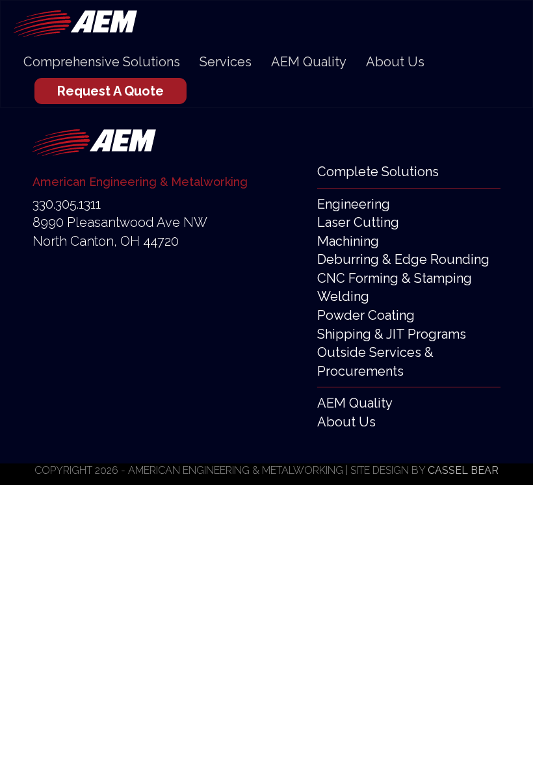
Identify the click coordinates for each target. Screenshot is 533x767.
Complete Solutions (378, 171)
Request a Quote (110, 91)
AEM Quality (308, 62)
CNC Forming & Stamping (394, 278)
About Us (395, 62)
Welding (343, 296)
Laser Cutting (358, 222)
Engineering (353, 204)
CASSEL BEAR (463, 470)
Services (226, 62)
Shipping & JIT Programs (391, 334)
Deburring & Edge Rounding (403, 259)
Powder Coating (366, 315)
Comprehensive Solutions (101, 62)
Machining (348, 241)
